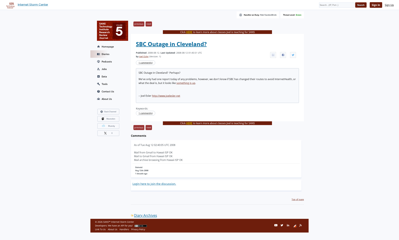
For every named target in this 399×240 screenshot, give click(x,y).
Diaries (105, 54)
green (298, 15)
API (122, 225)
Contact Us (108, 91)
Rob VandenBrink (268, 15)
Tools (105, 84)
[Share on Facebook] (283, 55)
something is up (185, 83)
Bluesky (111, 126)
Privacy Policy (138, 229)
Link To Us (100, 229)
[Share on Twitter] (293, 55)
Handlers (124, 229)
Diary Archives (145, 215)
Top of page (298, 199)
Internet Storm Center (33, 5)
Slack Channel (110, 111)
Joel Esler (144, 56)
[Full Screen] (273, 55)
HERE (189, 32)
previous (138, 23)
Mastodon (110, 118)
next (149, 23)
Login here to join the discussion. (154, 184)
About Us (107, 99)
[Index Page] (10, 4)
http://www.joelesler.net (166, 95)
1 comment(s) (146, 62)
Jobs (104, 69)
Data (104, 76)
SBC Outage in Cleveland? (171, 44)
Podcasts (107, 61)
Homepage (108, 46)
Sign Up (389, 5)
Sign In (376, 5)
